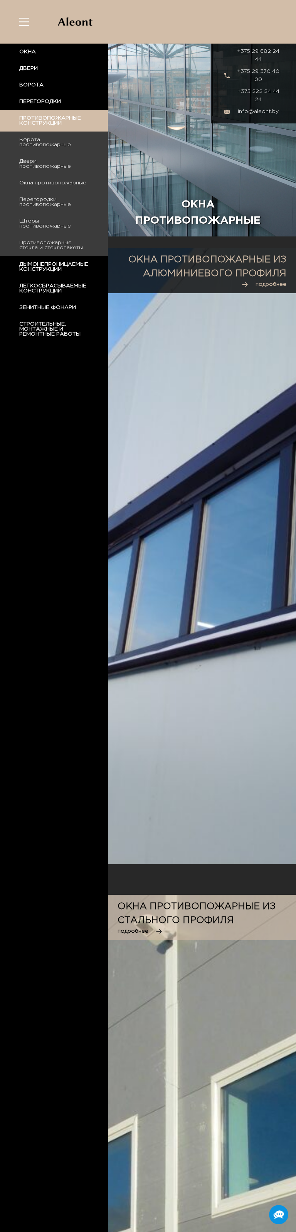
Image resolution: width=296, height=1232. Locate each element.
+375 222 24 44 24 (258, 95)
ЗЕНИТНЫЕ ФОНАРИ (47, 307)
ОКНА (27, 51)
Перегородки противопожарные (45, 202)
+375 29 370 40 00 (258, 75)
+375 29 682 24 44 (258, 55)
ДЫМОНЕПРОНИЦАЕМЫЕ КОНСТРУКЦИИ (53, 267)
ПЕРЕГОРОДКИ (40, 101)
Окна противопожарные (52, 183)
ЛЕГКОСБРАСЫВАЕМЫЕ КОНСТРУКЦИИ (52, 288)
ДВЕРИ (28, 68)
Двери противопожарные (45, 164)
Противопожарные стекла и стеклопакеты (51, 245)
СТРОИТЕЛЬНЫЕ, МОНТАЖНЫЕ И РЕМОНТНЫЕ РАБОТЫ (50, 329)
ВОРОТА (31, 85)
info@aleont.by (258, 111)
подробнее (271, 284)
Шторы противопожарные (45, 223)
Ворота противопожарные (45, 142)
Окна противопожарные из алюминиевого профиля (207, 266)
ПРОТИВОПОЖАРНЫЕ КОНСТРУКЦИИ (50, 120)
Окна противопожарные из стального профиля (197, 913)
